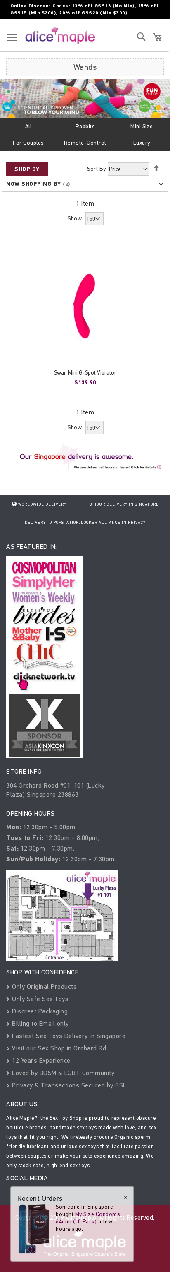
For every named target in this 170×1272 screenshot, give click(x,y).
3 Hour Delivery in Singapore (124, 504)
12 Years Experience (40, 1060)
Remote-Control (85, 142)
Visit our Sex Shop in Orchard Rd (58, 1048)
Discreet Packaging (39, 1011)
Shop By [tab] (27, 169)
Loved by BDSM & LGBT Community (62, 1073)
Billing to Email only (39, 1023)
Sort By (96, 168)
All (28, 126)
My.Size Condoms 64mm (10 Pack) (88, 1218)
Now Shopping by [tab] (33, 183)
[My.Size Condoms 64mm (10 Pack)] (33, 1228)
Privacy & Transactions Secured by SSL (68, 1085)
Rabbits (85, 126)
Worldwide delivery (41, 504)
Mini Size (141, 126)
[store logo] (60, 34)
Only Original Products (43, 986)
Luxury (141, 142)
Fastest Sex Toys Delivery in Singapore (67, 1036)
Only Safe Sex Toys (39, 999)
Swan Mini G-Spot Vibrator (85, 372)
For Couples (28, 142)
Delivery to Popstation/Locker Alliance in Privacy (85, 522)
